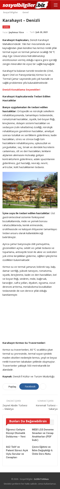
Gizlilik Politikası (41, 479)
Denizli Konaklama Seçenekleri (21, 89)
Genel (6, 27)
